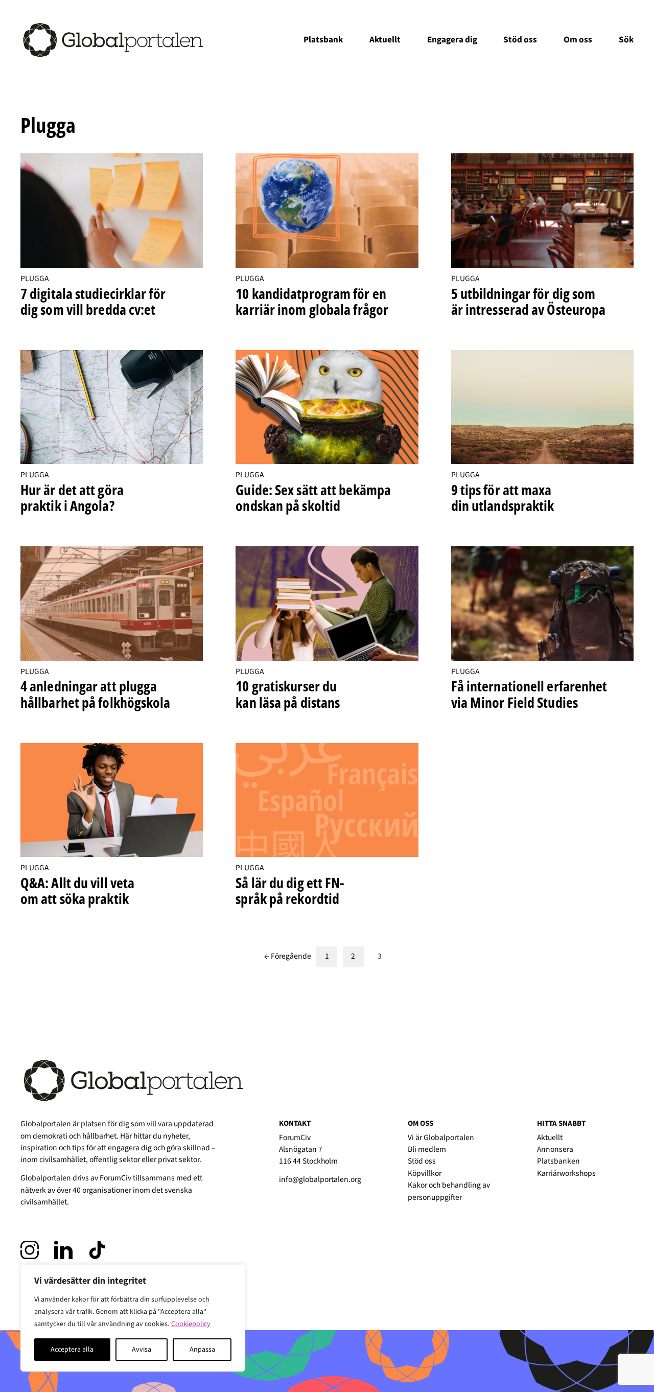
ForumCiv (115, 1178)
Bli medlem (427, 1149)
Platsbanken (558, 1161)
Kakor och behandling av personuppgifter (449, 1190)
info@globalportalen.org (320, 1179)
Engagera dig (452, 39)
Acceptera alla (72, 1349)
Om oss (578, 39)
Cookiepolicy (191, 1324)
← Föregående (287, 956)
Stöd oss (520, 39)
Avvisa (141, 1349)
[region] (132, 1318)
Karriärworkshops (566, 1173)
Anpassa (202, 1349)
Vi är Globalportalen (441, 1137)
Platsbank (323, 39)
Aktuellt (385, 39)
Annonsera (555, 1149)
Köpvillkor (424, 1173)
